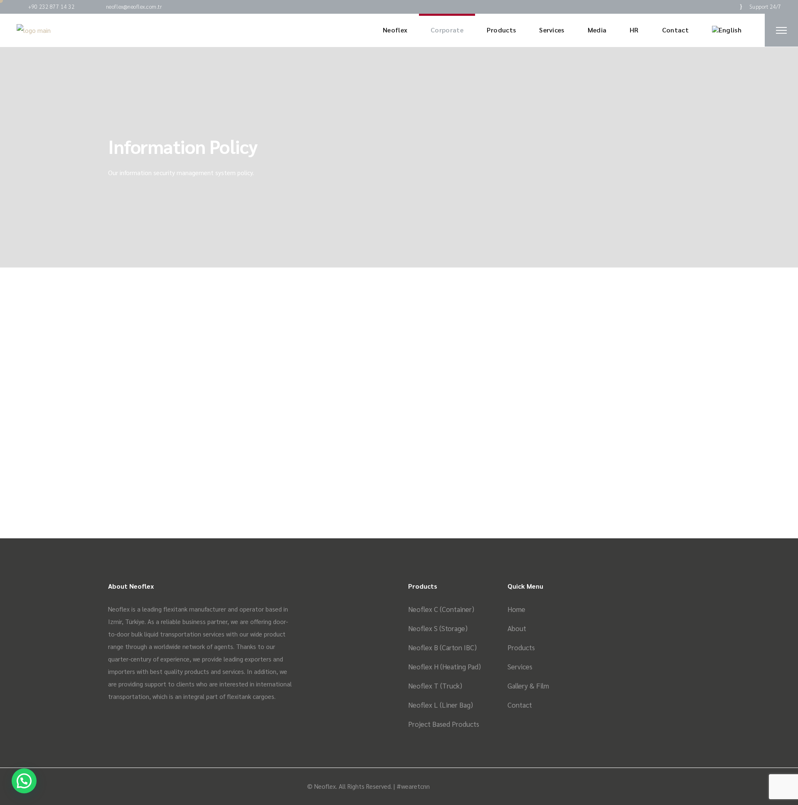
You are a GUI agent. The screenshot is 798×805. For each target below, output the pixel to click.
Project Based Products (443, 723)
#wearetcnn (413, 786)
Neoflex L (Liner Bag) (440, 704)
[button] (24, 780)
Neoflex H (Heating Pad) (444, 666)
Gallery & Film (528, 685)
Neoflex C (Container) (441, 609)
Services (519, 666)
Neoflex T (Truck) (435, 685)
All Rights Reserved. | (368, 786)
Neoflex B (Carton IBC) (442, 647)
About (516, 628)
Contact (519, 704)
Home (516, 609)
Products (521, 647)
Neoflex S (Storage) (438, 628)
